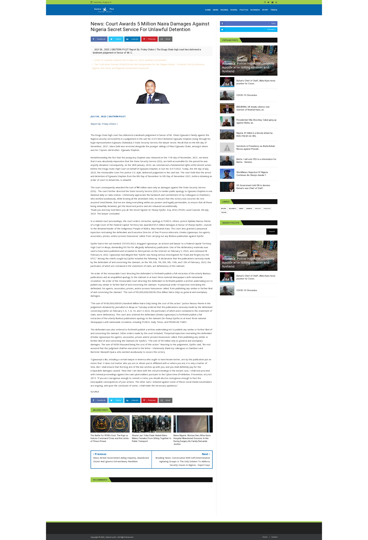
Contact (274, 537)
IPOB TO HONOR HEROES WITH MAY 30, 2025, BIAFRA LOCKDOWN (130, 60)
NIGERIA (224, 10)
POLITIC (258, 208)
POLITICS (244, 10)
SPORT (265, 10)
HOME (208, 10)
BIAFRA (233, 10)
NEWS (215, 10)
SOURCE (95, 391)
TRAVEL (274, 10)
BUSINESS (255, 10)
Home (264, 537)
